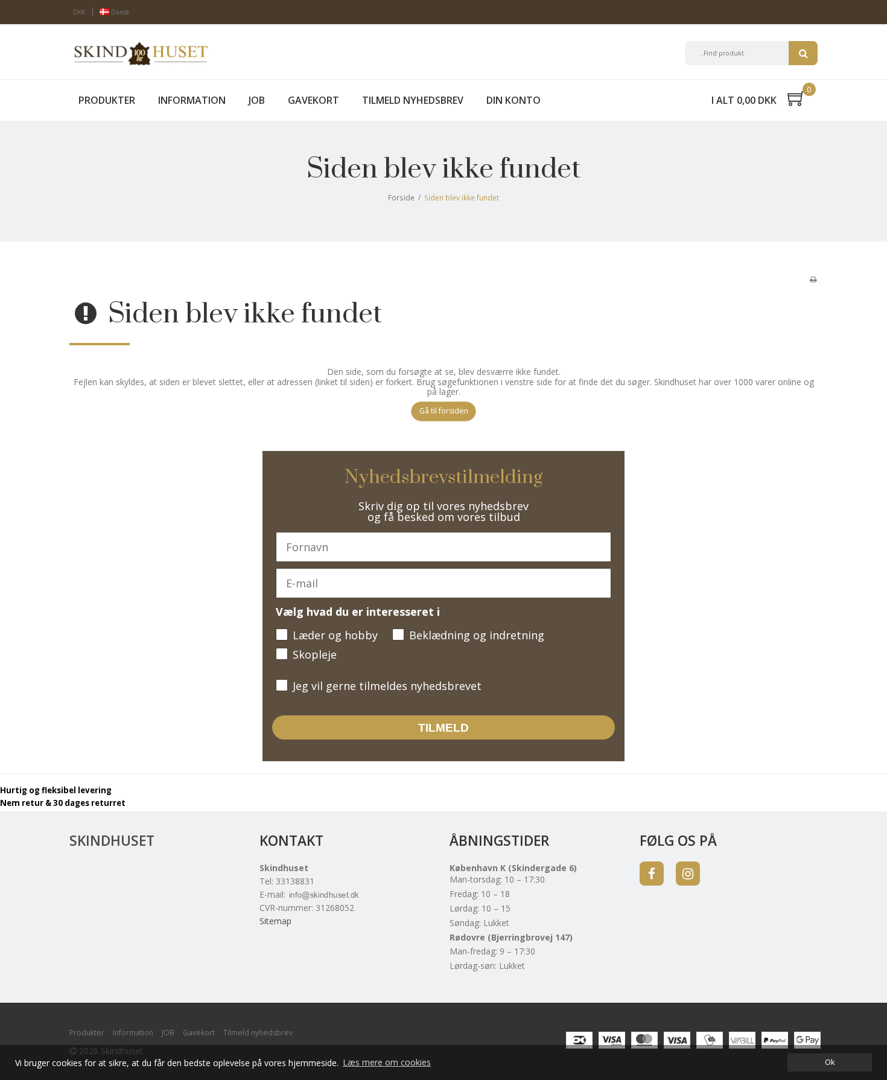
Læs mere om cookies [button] (387, 1062)
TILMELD (443, 727)
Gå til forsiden (443, 411)
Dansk (119, 12)
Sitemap (275, 921)
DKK (79, 12)
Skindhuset (111, 840)
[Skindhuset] (140, 53)
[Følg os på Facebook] (652, 873)
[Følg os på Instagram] (688, 873)
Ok (830, 1062)
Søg (803, 53)
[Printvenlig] (813, 279)
